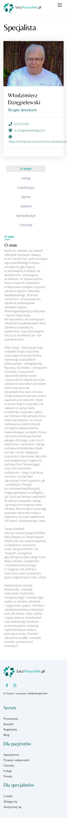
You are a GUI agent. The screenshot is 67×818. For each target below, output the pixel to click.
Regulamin (10, 729)
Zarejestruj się (12, 807)
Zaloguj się (10, 801)
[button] (26, 168)
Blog (6, 735)
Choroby (9, 765)
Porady (8, 776)
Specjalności (11, 754)
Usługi (8, 771)
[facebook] (7, 685)
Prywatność (11, 718)
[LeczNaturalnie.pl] (22, 11)
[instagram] (15, 685)
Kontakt (9, 724)
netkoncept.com (37, 693)
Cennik (8, 796)
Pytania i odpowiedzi (16, 760)
